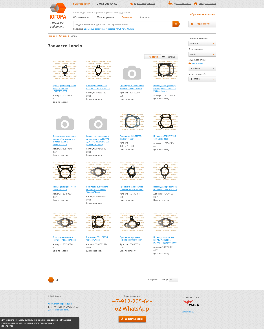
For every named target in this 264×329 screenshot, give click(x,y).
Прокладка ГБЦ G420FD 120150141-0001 (130, 137)
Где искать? (197, 63)
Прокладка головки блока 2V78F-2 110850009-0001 (132, 87)
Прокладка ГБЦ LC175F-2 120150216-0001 (164, 137)
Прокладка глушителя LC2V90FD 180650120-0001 (98, 87)
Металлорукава (105, 17)
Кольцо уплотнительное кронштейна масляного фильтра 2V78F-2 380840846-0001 (64, 140)
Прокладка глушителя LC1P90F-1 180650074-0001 (65, 238)
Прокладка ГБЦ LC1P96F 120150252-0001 (97, 238)
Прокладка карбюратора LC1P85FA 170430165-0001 (165, 188)
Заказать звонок (134, 319)
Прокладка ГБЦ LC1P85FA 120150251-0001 (64, 188)
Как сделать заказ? (207, 4)
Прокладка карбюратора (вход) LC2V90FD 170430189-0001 (64, 89)
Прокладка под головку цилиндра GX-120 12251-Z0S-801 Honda (164, 89)
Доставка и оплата (182, 4)
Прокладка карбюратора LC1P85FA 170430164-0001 (131, 188)
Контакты (145, 17)
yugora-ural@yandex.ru (144, 4)
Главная (51, 36)
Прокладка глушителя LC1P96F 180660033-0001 (131, 238)
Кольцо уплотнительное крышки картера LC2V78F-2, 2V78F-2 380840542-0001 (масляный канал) (98, 140)
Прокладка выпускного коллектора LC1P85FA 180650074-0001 (97, 190)
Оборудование (81, 17)
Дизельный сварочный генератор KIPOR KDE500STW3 (109, 29)
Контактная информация (60, 304)
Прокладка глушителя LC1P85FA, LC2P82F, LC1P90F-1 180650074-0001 (165, 240)
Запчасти (127, 17)
